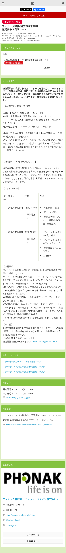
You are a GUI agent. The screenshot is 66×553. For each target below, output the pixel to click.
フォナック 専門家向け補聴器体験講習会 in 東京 (24, 371)
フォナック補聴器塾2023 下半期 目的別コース (22, 361)
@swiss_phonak (13, 520)
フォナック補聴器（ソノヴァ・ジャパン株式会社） (31, 499)
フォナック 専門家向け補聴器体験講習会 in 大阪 (24, 366)
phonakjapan (11, 525)
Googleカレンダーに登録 (18, 397)
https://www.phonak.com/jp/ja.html (21, 514)
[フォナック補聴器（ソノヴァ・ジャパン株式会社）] (33, 482)
